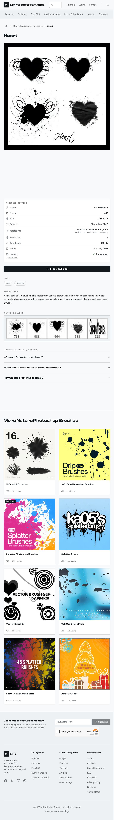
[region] (57, 96)
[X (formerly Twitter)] (12, 777)
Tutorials (70, 4)
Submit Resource (94, 764)
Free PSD (35, 14)
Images (90, 14)
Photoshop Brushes (22, 26)
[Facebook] (6, 777)
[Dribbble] (25, 777)
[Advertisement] (57, 173)
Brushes (9, 14)
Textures (103, 14)
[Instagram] (18, 777)
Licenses (90, 783)
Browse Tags (65, 778)
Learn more (13, 257)
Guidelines (91, 773)
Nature (40, 26)
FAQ (88, 769)
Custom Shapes (52, 14)
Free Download (59, 268)
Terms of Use (92, 788)
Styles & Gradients (73, 14)
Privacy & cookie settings (56, 807)
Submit (82, 4)
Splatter (20, 283)
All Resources (65, 773)
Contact (93, 4)
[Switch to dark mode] (108, 4)
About (89, 754)
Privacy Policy (92, 778)
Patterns (22, 14)
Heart (8, 283)
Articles (62, 769)
